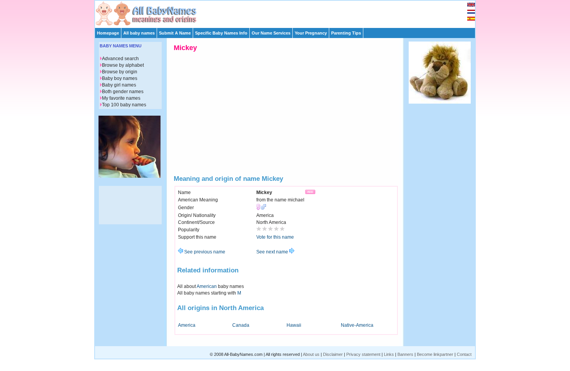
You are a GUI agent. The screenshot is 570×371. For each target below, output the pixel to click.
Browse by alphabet (123, 65)
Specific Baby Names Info (221, 33)
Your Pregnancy (311, 33)
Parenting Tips (346, 33)
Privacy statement (363, 354)
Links (389, 354)
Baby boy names (119, 78)
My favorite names (121, 98)
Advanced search (120, 58)
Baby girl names (119, 85)
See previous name (204, 252)
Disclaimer (333, 354)
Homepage (108, 33)
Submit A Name (175, 33)
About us (311, 354)
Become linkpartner (435, 354)
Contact (464, 354)
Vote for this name (275, 237)
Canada (240, 325)
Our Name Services (271, 33)
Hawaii (294, 325)
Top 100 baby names (124, 104)
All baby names (139, 33)
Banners (405, 354)
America (186, 325)
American (207, 286)
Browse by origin (119, 72)
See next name (272, 252)
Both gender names (122, 91)
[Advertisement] (288, 12)
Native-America (357, 325)
